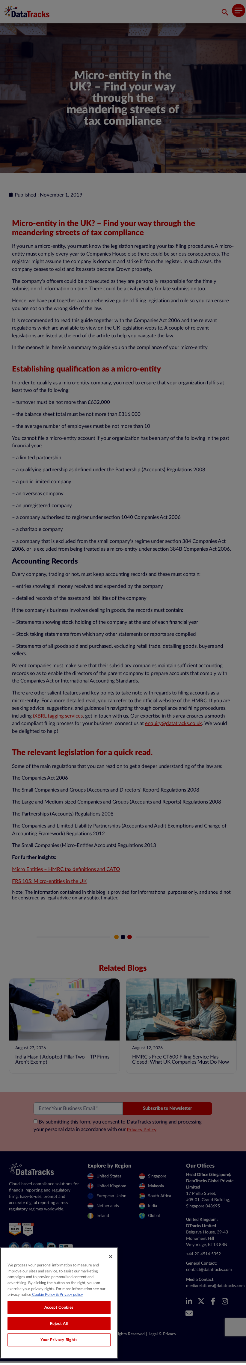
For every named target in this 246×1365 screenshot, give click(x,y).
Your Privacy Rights (58, 1340)
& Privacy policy (69, 1294)
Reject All (59, 1324)
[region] (59, 1303)
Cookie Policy (43, 1294)
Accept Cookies (59, 1307)
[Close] (110, 1256)
